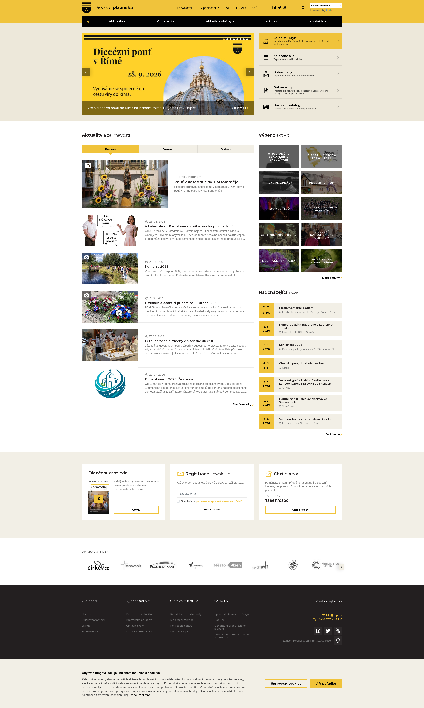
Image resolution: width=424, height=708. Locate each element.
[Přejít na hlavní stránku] (107, 7)
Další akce (332, 434)
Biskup (86, 625)
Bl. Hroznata (90, 631)
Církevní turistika (184, 601)
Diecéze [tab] (110, 149)
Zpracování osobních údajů (231, 614)
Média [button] (270, 21)
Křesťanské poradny (139, 619)
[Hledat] (302, 7)
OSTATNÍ (221, 601)
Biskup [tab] (226, 149)
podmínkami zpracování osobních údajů (219, 501)
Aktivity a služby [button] (219, 21)
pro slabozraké (244, 8)
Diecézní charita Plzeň (140, 614)
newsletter (185, 8)
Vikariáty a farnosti (93, 619)
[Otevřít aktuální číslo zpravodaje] (98, 499)
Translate (338, 10)
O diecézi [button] (164, 21)
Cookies (219, 619)
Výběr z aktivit (138, 601)
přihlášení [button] (209, 8)
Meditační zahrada (182, 619)
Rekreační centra (181, 625)
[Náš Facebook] (274, 7)
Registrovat (212, 509)
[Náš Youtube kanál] (285, 7)
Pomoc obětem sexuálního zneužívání (231, 636)
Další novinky (242, 404)
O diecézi (89, 601)
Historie (87, 614)
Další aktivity (331, 277)
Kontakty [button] (316, 21)
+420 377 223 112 (329, 619)
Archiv (136, 509)
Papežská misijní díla (139, 631)
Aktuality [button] (116, 21)
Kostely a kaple (179, 631)
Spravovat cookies (286, 683)
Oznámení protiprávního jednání (230, 627)
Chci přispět (300, 509)
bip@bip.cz (333, 615)
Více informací (141, 695)
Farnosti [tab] (168, 149)
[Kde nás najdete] (338, 640)
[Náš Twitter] (279, 7)
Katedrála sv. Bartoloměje (186, 614)
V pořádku (327, 683)
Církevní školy (135, 625)
